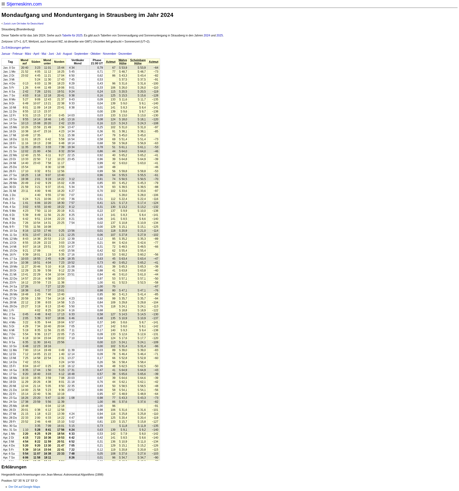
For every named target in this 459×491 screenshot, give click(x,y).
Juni (51, 53)
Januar (5, 53)
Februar (18, 53)
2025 (219, 35)
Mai (44, 53)
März (28, 53)
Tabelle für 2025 (72, 35)
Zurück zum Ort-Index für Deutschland (23, 23)
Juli (58, 53)
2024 (207, 35)
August (67, 53)
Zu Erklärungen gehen (15, 47)
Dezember (125, 53)
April (36, 53)
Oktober (96, 53)
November (109, 53)
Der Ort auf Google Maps (24, 486)
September (81, 53)
